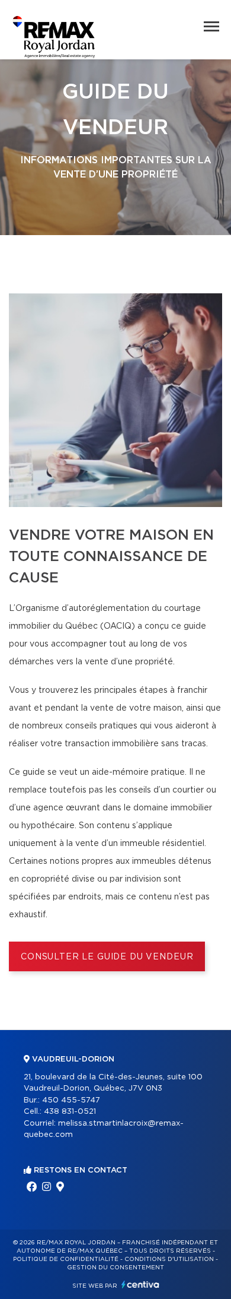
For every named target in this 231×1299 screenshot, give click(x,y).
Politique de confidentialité (65, 1259)
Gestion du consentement (115, 1268)
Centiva (140, 1284)
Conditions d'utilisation (169, 1259)
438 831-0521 (70, 1112)
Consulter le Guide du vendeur (107, 957)
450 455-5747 (71, 1100)
